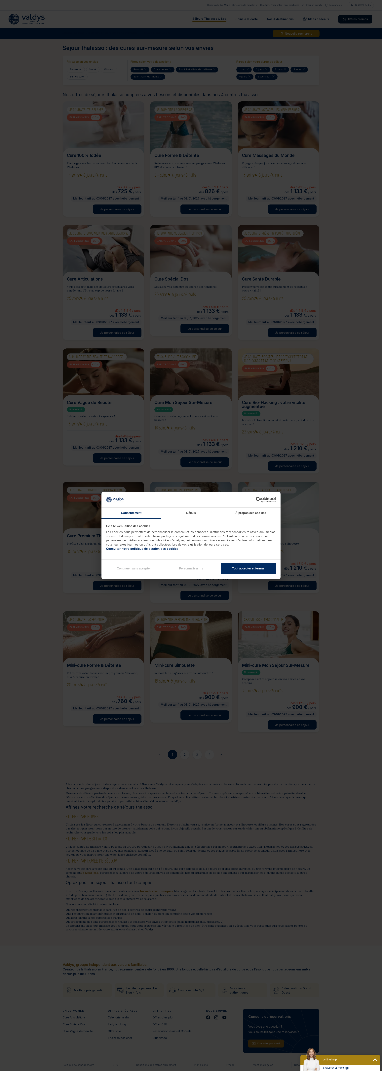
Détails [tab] (191, 512)
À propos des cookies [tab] (250, 512)
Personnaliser (188, 568)
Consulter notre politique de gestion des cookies (142, 548)
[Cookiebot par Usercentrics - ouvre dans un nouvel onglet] (258, 500)
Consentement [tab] (131, 512)
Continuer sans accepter (134, 568)
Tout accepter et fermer (248, 568)
